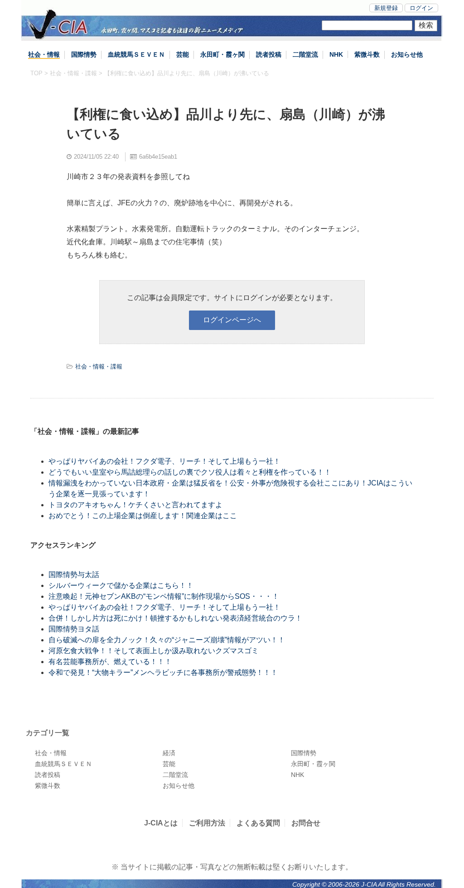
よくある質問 (258, 823)
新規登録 (386, 8)
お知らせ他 (407, 54)
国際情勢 (84, 54)
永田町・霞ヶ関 (222, 54)
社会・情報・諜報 (73, 73)
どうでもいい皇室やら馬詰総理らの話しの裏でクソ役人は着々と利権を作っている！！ (189, 472)
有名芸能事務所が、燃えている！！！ (110, 661)
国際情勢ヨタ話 (73, 629)
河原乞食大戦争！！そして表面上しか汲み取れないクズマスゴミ (153, 651)
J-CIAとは (161, 823)
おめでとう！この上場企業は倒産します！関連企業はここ (142, 515)
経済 (169, 753)
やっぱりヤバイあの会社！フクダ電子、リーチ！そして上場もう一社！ (164, 461)
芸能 (182, 54)
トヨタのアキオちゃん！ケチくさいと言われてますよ (135, 505)
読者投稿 (268, 54)
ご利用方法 (207, 823)
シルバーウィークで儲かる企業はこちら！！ (120, 585)
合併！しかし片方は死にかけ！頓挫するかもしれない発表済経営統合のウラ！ (175, 618)
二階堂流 (305, 54)
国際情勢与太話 (73, 574)
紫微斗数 (367, 54)
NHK (336, 54)
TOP (36, 73)
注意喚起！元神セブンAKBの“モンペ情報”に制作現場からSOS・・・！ (163, 596)
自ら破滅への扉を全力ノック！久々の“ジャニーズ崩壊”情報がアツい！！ (166, 640)
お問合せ (305, 823)
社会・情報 (44, 54)
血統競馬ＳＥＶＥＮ (136, 54)
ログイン (421, 8)
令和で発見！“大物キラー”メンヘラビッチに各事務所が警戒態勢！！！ (163, 672)
